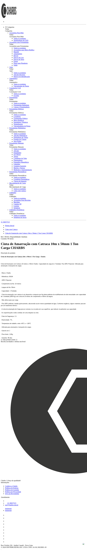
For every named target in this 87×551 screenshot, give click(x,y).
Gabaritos (17, 164)
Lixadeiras (17, 116)
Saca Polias (17, 141)
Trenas (16, 156)
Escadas (16, 96)
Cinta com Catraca (20, 191)
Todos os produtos (20, 38)
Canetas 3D (17, 204)
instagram (8, 508)
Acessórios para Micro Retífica (24, 50)
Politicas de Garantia (12, 490)
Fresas (16, 61)
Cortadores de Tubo (20, 158)
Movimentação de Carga (17, 183)
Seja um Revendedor (12, 494)
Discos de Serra (19, 59)
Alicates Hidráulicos (20, 135)
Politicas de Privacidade (13, 492)
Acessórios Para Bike (16, 33)
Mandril (16, 52)
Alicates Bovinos (19, 75)
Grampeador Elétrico (21, 118)
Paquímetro (17, 153)
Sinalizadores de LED (21, 40)
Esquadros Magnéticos (21, 162)
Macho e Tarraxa (19, 168)
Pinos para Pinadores (21, 63)
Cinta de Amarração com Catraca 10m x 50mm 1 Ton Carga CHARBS (29, 233)
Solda (15, 65)
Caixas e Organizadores (21, 107)
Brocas (16, 56)
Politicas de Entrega (11, 488)
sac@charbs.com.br (11, 505)
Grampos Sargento (20, 166)
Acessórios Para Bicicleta (22, 200)
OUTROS (17, 154)
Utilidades (12, 193)
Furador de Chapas (20, 139)
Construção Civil (15, 88)
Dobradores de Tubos (21, 137)
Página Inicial (9, 226)
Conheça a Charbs (11, 486)
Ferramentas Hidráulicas (17, 128)
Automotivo (13, 78)
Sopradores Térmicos (21, 122)
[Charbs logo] (9, 18)
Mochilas (17, 202)
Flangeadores (18, 160)
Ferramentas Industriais (21, 105)
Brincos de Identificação (22, 76)
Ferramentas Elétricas (16, 109)
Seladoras (17, 208)
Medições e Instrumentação (23, 170)
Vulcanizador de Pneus (21, 86)
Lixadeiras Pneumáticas (21, 179)
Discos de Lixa (19, 57)
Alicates (16, 151)
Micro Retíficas (19, 120)
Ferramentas (13, 97)
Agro (11, 67)
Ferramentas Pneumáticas (17, 172)
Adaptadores (18, 54)
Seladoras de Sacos (20, 217)
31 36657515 (5, 222)
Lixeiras (16, 206)
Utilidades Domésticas (16, 210)
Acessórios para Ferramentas (19, 42)
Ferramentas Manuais (16, 143)
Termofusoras (18, 124)
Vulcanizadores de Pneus (22, 126)
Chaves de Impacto (20, 181)
